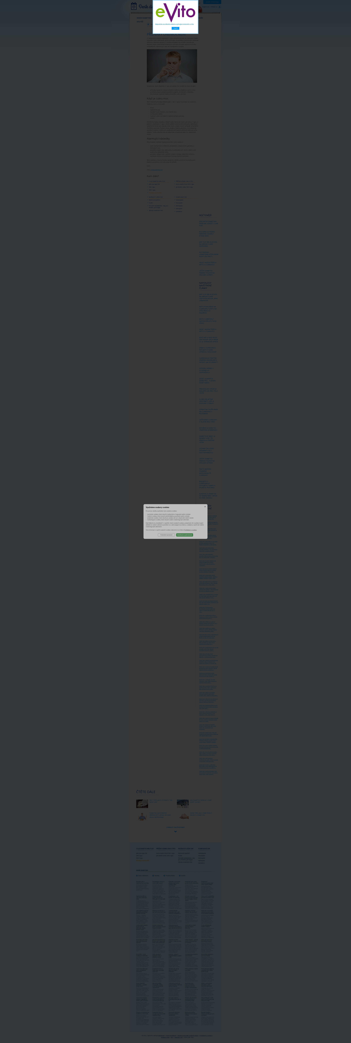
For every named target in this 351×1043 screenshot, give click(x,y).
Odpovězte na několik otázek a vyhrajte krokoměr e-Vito (174, 24)
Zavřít (175, 28)
